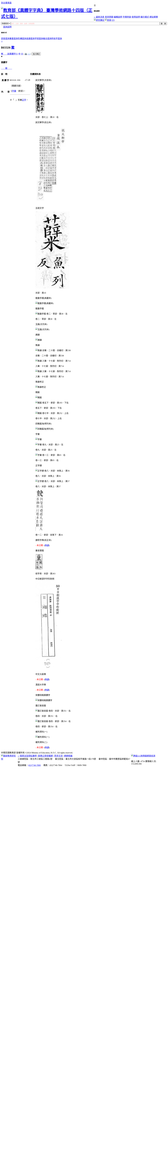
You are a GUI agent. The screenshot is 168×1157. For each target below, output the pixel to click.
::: (94, 17)
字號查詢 (39, 38)
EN (113, 20)
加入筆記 (36, 54)
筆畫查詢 (13, 38)
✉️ (29, 54)
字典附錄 (127, 17)
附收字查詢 (56, 38)
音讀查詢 (30, 38)
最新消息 (100, 17)
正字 (24, 100)
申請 (47, 545)
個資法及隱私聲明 (28, 756)
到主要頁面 (6, 3)
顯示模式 (145, 17)
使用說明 (136, 17)
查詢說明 (7, 27)
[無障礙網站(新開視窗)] (143, 756)
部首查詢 (5, 38)
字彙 (14, 91)
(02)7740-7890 (34, 765)
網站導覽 (153, 17)
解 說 (5, 54)
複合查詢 (47, 38)
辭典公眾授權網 (45, 756)
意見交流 (58, 756)
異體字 (12, 54)
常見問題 (109, 17)
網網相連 (68, 756)
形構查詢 (22, 38)
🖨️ (26, 54)
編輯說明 (118, 17)
